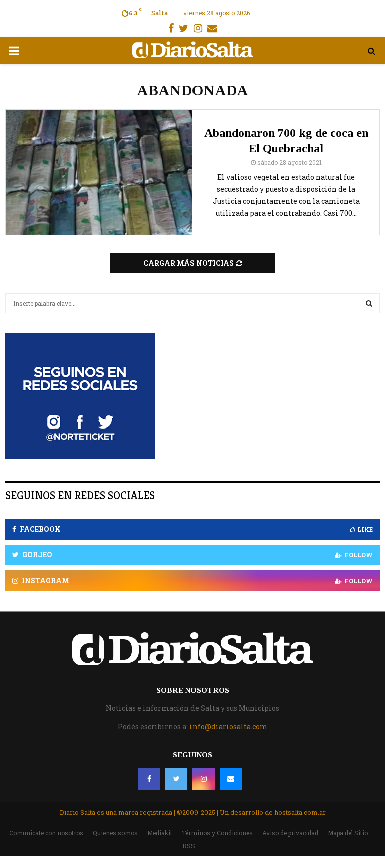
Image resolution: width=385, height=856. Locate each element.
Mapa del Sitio (348, 833)
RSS (188, 846)
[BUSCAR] (369, 303)
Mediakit (159, 833)
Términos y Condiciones (217, 833)
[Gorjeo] (176, 779)
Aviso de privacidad (290, 833)
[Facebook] (149, 779)
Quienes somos (115, 833)
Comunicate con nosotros (46, 833)
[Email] (231, 779)
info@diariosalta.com (228, 726)
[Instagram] (203, 779)
